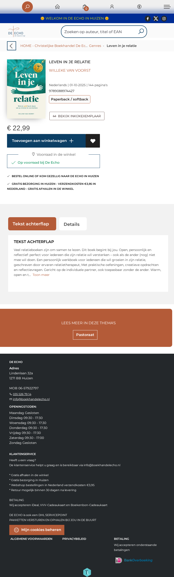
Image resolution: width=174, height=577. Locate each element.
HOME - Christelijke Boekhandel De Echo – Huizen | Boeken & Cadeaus (80, 46)
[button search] (141, 31)
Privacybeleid (74, 538)
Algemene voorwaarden (31, 538)
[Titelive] (87, 572)
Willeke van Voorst (70, 70)
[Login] (112, 7)
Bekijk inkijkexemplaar (78, 116)
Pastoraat (85, 335)
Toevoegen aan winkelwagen (39, 141)
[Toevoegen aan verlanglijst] (93, 141)
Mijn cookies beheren (40, 529)
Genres (95, 46)
